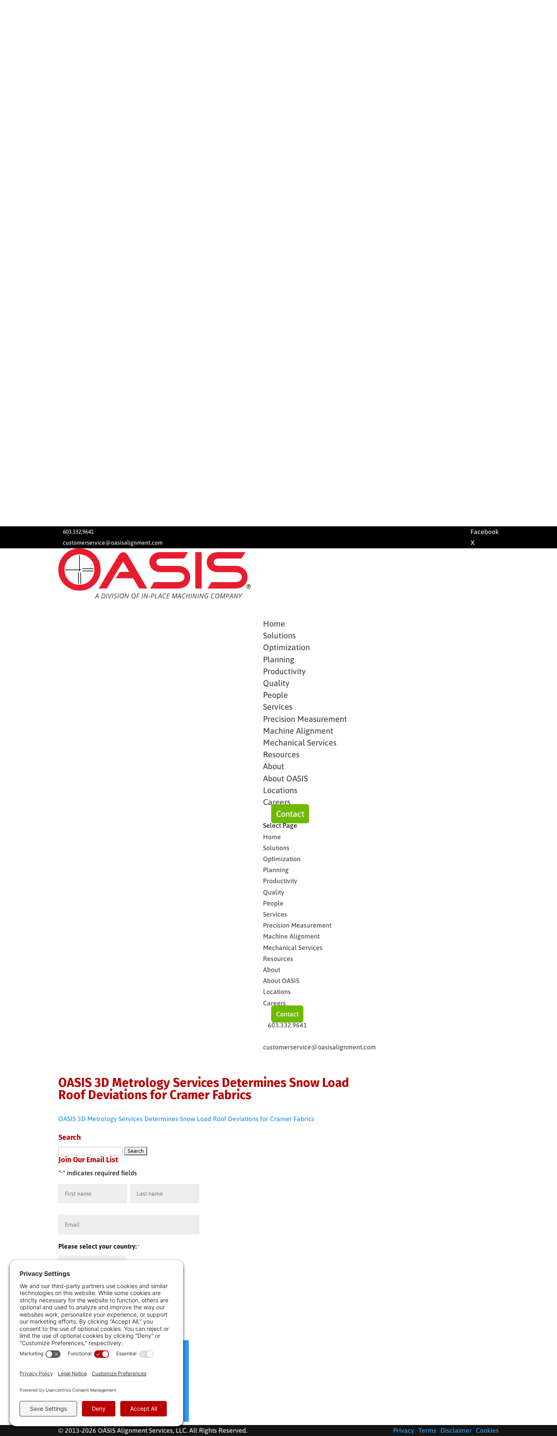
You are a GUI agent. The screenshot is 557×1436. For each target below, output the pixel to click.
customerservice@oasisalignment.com (113, 542)
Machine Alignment (298, 730)
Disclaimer (456, 1430)
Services (275, 914)
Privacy (403, 1430)
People (275, 694)
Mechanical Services (299, 742)
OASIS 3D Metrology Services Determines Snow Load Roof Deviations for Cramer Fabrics (186, 1118)
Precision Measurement (305, 718)
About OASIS (285, 778)
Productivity (284, 671)
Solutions (276, 847)
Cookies (487, 1430)
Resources (278, 958)
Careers (276, 802)
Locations (280, 790)
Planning (278, 659)
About (271, 969)
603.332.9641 (78, 531)
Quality (276, 683)
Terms (427, 1430)
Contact (290, 813)
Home (272, 836)
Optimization (286, 647)
